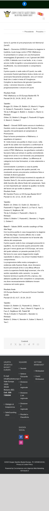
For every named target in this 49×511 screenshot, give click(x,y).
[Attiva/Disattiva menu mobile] (44, 18)
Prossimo (39, 32)
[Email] (38, 344)
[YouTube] (26, 437)
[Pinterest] (33, 344)
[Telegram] (29, 344)
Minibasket (39, 371)
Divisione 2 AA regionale (24, 395)
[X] (16, 344)
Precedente (29, 32)
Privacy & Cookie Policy (24, 464)
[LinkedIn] (20, 344)
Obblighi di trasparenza (9, 405)
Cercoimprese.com (20, 468)
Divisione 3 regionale (24, 406)
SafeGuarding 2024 (9, 413)
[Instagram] (21, 442)
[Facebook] (24, 4)
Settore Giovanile (24, 375)
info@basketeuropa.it (12, 379)
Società (23, 368)
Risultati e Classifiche (24, 415)
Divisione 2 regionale (24, 384)
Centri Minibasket (39, 377)
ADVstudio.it (24, 471)
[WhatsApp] (24, 344)
